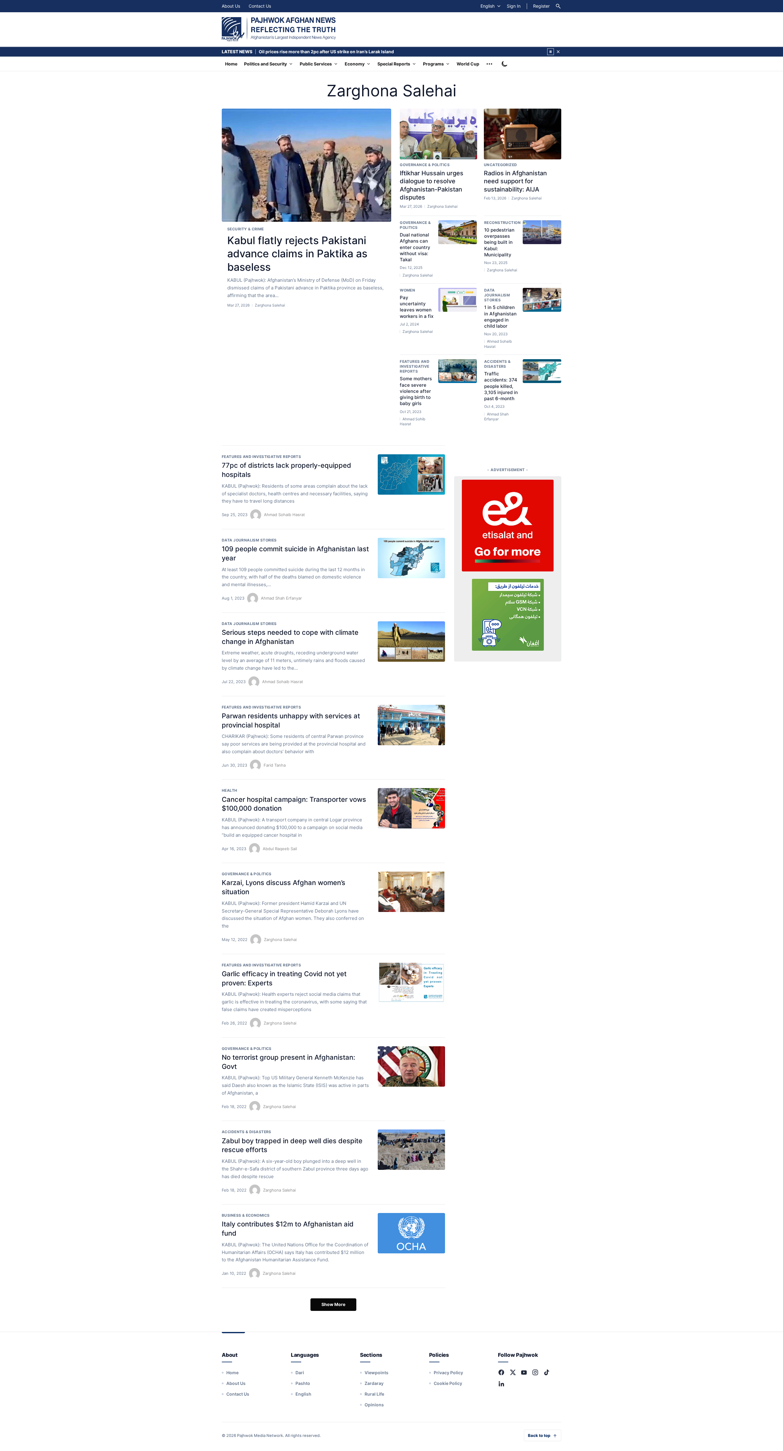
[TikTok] (546, 1372)
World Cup (468, 63)
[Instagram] (535, 1372)
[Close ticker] (558, 51)
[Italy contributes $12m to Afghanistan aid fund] (411, 1233)
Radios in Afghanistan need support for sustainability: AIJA (515, 181)
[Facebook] (501, 1372)
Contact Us (260, 6)
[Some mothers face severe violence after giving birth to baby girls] (457, 371)
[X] (512, 1372)
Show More (333, 1304)
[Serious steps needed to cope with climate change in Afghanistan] (411, 641)
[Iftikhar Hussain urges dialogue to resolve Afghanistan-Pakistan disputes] (438, 134)
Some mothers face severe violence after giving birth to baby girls (416, 391)
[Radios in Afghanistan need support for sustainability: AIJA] (522, 134)
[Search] (558, 6)
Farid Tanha (275, 765)
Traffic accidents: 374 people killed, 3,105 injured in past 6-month (501, 386)
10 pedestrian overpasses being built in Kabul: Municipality (499, 242)
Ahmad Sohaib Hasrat (284, 514)
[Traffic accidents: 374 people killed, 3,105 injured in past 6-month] (542, 371)
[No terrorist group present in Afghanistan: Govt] (411, 1066)
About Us (231, 6)
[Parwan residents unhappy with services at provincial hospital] (411, 725)
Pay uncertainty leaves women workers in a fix (416, 307)
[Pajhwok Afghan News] (279, 29)
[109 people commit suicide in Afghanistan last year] (411, 558)
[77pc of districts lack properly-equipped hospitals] (411, 474)
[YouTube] (524, 1372)
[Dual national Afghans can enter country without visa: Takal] (457, 232)
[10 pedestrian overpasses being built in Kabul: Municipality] (542, 232)
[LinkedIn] (501, 1383)
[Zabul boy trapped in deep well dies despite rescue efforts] (411, 1149)
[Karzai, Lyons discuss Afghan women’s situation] (411, 892)
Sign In (514, 6)
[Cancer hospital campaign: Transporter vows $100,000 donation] (411, 808)
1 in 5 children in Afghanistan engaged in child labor (500, 316)
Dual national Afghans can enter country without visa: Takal (415, 247)
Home (231, 63)
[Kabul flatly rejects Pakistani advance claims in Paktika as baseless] (306, 165)
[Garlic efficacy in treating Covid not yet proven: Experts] (411, 983)
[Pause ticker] (550, 51)
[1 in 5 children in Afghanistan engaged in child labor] (542, 300)
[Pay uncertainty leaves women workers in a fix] (457, 300)
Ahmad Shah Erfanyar (281, 598)
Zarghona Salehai (280, 939)
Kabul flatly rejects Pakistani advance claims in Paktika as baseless (297, 253)
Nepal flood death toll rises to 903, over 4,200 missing (315, 51)
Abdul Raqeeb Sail (280, 848)
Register (541, 6)
